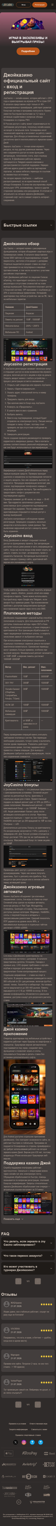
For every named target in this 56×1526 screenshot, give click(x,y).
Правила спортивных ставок (28, 1435)
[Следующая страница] (38, 1281)
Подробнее (28, 51)
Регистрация (40, 5)
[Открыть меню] (52, 4)
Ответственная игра (38, 1424)
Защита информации (18, 1429)
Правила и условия (17, 1424)
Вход (23, 5)
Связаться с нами (39, 1429)
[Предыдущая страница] (18, 1281)
